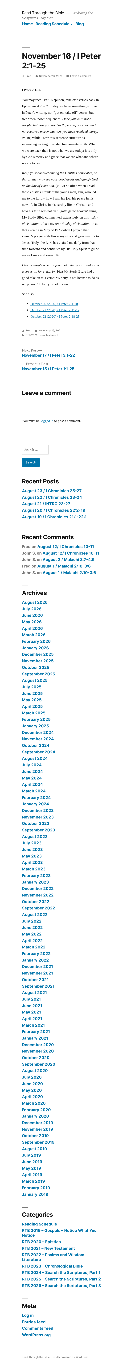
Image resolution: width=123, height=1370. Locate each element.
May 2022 (32, 934)
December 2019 (37, 1122)
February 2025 (36, 719)
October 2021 (35, 979)
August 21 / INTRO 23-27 (46, 503)
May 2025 (32, 699)
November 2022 (38, 895)
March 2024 (34, 791)
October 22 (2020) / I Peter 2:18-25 (55, 316)
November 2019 (37, 1129)
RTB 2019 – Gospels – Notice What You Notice (59, 1233)
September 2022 (38, 908)
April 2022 (32, 940)
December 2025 (38, 654)
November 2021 (37, 973)
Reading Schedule (52, 23)
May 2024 (32, 778)
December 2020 (38, 1044)
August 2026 (35, 602)
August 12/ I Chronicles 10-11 (65, 546)
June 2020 (32, 1083)
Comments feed (37, 1328)
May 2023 (32, 856)
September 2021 (38, 986)
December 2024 (38, 732)
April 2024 (32, 784)
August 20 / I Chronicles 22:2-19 (53, 510)
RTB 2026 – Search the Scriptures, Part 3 (61, 1285)
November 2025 (38, 660)
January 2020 (35, 1116)
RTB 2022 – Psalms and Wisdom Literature (53, 1257)
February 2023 (36, 875)
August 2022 (35, 914)
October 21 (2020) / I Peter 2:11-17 (54, 310)
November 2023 (38, 817)
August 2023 (35, 836)
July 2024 (32, 765)
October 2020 (35, 1057)
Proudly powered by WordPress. (70, 1357)
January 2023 (35, 882)
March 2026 (33, 634)
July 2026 (31, 609)
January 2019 (35, 1194)
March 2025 (33, 713)
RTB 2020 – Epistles (41, 1241)
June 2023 (32, 849)
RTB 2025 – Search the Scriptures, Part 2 (61, 1279)
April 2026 (32, 628)
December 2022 (38, 888)
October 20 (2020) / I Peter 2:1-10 (54, 304)
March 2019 (33, 1181)
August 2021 (34, 992)
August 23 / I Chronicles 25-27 (52, 490)
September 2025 (38, 674)
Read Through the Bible (43, 12)
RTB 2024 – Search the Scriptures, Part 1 (61, 1272)
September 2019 (38, 1142)
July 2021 (31, 999)
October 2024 (35, 745)
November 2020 (38, 1051)
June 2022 (32, 927)
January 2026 (35, 648)
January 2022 (35, 960)
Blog (79, 23)
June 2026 (32, 615)
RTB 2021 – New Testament (48, 1248)
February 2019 (36, 1187)
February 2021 (36, 1031)
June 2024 (32, 771)
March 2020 (34, 1103)
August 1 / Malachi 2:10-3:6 (64, 566)
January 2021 (35, 1038)
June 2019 (32, 1161)
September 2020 (38, 1064)
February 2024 (36, 797)
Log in (28, 1315)
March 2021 (33, 1025)
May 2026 (32, 621)
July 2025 (31, 687)
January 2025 (35, 726)
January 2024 (35, 804)
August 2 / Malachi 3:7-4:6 (68, 559)
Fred (28, 76)
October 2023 (35, 823)
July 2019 (31, 1155)
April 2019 (32, 1174)
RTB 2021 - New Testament (42, 335)
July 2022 (31, 921)
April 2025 (32, 706)
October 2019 (35, 1135)
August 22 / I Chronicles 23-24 (52, 497)
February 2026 (36, 641)
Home (27, 23)
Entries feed (34, 1321)
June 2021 (32, 1005)
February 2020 (36, 1109)
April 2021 (32, 1018)
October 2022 (35, 901)
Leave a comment (80, 76)
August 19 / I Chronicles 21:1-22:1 (54, 516)
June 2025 (32, 693)
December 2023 (38, 810)
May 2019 (31, 1168)
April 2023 (32, 862)
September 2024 (38, 752)
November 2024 (38, 738)
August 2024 (35, 758)
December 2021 (37, 966)
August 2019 (34, 1148)
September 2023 (38, 830)
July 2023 (31, 843)
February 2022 (36, 953)
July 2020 (32, 1077)
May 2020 (32, 1090)
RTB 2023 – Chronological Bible (52, 1266)
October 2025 (35, 667)
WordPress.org (36, 1334)
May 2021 (31, 1012)
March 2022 (33, 947)
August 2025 (35, 680)
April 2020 (32, 1096)
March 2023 (33, 869)
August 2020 (35, 1070)
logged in (46, 421)
